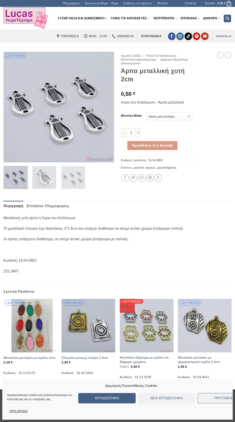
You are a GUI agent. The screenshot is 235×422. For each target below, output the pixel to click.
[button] (190, 3)
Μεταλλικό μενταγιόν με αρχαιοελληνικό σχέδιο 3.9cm (199, 360)
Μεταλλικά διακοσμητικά (138, 59)
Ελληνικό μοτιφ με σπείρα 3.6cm (85, 358)
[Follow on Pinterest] (196, 36)
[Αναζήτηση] (227, 18)
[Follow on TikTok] (188, 36)
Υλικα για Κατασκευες (129, 18)
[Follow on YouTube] (205, 36)
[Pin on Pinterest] (150, 178)
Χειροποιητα (163, 18)
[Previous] (11, 107)
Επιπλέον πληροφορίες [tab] (48, 206)
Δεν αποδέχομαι (166, 398)
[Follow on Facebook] (172, 36)
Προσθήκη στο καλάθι (152, 145)
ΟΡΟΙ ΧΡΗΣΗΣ (18, 411)
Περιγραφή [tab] (13, 206)
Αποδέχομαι (107, 398)
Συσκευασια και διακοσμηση (81, 18)
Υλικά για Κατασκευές (160, 55)
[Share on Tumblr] (158, 178)
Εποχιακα (189, 18)
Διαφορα (210, 18)
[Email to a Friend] (141, 178)
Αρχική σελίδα (131, 55)
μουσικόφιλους (166, 167)
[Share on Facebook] (125, 178)
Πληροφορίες (71, 3)
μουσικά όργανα (144, 167)
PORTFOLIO (224, 36)
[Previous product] (228, 55)
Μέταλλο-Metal (131, 115)
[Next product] (220, 55)
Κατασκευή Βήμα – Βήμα (101, 3)
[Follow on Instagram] (180, 36)
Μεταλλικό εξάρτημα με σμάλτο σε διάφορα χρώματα (144, 360)
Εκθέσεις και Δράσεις (137, 3)
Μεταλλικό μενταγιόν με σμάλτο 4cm (29, 358)
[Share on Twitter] (133, 178)
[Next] (106, 107)
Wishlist (162, 3)
